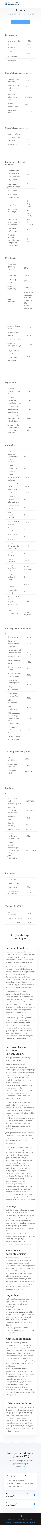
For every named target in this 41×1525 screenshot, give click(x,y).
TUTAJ (23, 1467)
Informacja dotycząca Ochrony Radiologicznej (20, 1522)
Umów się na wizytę (20, 22)
